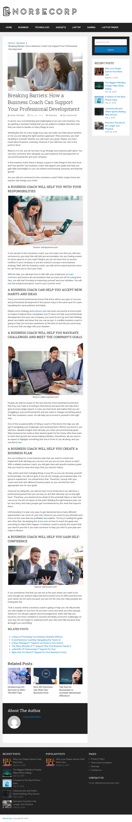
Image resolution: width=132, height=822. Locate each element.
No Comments (70, 115)
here (19, 442)
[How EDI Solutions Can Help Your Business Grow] (45, 676)
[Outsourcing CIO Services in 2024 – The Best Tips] (19, 676)
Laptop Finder (110, 27)
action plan (43, 521)
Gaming (91, 27)
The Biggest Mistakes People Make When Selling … (115, 85)
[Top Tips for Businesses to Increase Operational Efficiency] (70, 676)
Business (23, 27)
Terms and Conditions (101, 762)
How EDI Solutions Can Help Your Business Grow (43, 690)
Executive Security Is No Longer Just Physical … (115, 125)
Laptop (76, 27)
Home (9, 27)
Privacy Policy (98, 759)
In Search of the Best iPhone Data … (115, 98)
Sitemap (95, 766)
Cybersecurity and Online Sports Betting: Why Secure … (115, 111)
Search (111, 50)
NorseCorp (7, 818)
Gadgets (61, 27)
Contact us (96, 770)
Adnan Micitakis (17, 115)
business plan (40, 311)
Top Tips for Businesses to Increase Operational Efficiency (70, 691)
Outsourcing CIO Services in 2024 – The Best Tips (17, 690)
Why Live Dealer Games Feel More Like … (113, 71)
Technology (42, 27)
